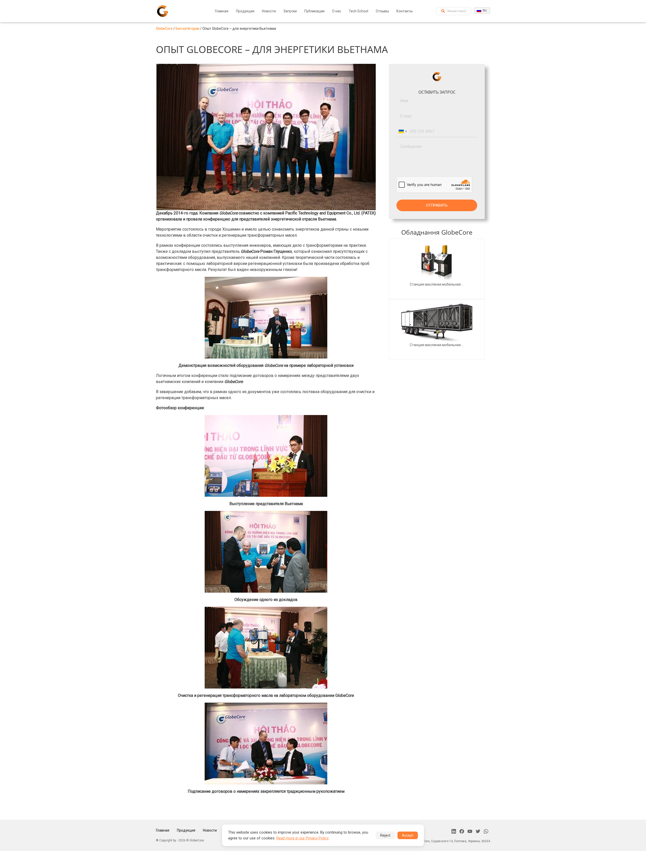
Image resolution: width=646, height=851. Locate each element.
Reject (385, 835)
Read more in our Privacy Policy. (302, 838)
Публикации (314, 11)
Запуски (290, 11)
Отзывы (382, 11)
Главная (221, 11)
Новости (269, 11)
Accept (407, 835)
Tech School (358, 11)
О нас (336, 11)
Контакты (404, 11)
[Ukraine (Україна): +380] (402, 131)
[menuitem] (221, 11)
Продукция (245, 11)
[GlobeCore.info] (162, 11)
